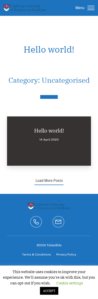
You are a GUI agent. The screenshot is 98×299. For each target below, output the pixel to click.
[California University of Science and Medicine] (25, 8)
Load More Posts (49, 181)
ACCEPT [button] (49, 291)
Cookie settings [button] (69, 283)
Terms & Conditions (36, 254)
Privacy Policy (66, 254)
